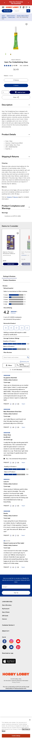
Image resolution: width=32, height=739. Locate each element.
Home (3, 15)
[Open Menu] (3, 7)
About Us (5, 631)
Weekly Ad (7, 11)
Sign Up (16, 592)
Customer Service (7, 625)
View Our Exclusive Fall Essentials (16, 2)
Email (4, 587)
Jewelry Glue (11, 17)
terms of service (19, 688)
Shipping (9, 197)
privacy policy (9, 688)
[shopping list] (26, 7)
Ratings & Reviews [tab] (9, 276)
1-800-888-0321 (7, 601)
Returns (15, 197)
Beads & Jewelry (11, 15)
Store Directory (6, 605)
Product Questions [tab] (9, 280)
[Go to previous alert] (4, 2)
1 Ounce (21, 86)
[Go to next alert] (28, 2)
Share (14, 97)
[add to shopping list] (26, 24)
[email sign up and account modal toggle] (23, 7)
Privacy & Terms (16, 682)
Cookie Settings (16, 735)
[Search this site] (28, 10)
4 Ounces (20, 80)
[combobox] (20, 10)
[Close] (30, 720)
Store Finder (6, 612)
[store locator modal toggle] (20, 7)
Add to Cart (21, 92)
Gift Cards (5, 615)
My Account (5, 608)
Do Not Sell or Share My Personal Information (16, 680)
